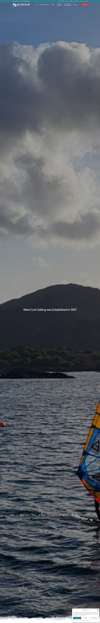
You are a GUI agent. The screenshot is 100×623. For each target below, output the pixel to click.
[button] (97, 610)
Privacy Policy (87, 620)
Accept (77, 618)
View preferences (94, 618)
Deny (86, 618)
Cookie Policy (83, 620)
